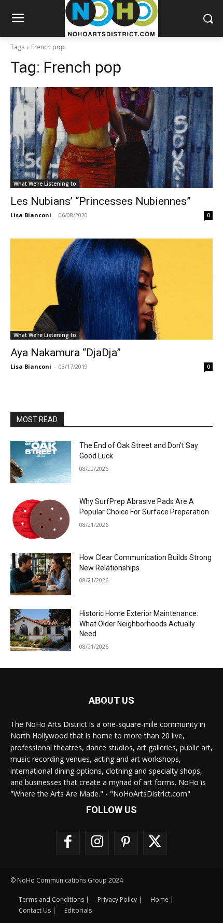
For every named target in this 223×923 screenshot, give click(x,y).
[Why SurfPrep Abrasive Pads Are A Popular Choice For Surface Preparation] (40, 518)
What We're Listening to (44, 183)
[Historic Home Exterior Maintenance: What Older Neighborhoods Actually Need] (40, 630)
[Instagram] (97, 843)
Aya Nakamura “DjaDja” (65, 352)
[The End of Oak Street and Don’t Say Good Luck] (40, 462)
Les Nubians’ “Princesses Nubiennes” (100, 201)
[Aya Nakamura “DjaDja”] (111, 289)
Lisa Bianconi (30, 215)
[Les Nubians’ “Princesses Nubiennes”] (111, 137)
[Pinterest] (126, 843)
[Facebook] (68, 843)
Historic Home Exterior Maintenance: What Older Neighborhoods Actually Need (138, 623)
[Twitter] (155, 843)
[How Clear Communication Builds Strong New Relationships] (40, 574)
